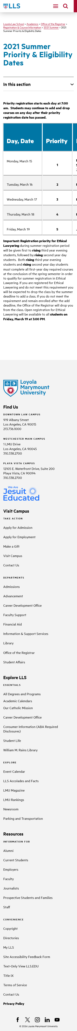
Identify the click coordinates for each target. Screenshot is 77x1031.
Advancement (13, 596)
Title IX (8, 975)
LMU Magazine (14, 790)
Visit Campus (12, 555)
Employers (10, 869)
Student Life (12, 740)
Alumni (8, 850)
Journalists (11, 888)
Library (8, 643)
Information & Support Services (25, 633)
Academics (32, 24)
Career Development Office (22, 605)
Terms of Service (15, 985)
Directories (11, 938)
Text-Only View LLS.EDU (21, 966)
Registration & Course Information (22, 27)
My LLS (8, 947)
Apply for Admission (17, 527)
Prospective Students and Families (28, 897)
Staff (6, 907)
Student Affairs (14, 662)
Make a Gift (11, 546)
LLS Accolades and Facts (21, 780)
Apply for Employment (19, 537)
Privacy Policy (13, 1003)
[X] (27, 1020)
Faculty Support (14, 614)
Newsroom (10, 809)
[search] (65, 6)
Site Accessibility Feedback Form (26, 956)
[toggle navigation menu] (56, 6)
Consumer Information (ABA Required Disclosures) (30, 728)
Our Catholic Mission (18, 707)
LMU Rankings (13, 799)
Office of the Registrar (53, 24)
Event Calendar (14, 771)
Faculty (8, 878)
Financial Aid (12, 624)
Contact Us (11, 565)
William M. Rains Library (20, 750)
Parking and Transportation (23, 818)
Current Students (15, 860)
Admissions (11, 586)
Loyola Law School (13, 24)
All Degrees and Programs (22, 694)
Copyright (10, 928)
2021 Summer (51, 27)
